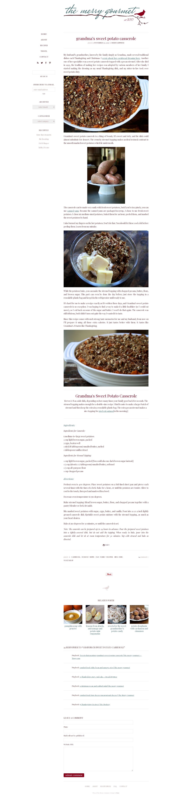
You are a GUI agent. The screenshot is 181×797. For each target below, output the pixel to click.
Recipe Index (105, 786)
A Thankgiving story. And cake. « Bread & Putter (98, 677)
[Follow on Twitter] (42, 63)
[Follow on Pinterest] (50, 63)
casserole (75, 557)
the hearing (44, 139)
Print (107, 545)
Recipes (44, 45)
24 (143, 557)
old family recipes (104, 557)
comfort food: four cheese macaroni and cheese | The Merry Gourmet (107, 695)
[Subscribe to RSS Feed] (38, 63)
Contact (44, 56)
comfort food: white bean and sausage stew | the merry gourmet (105, 667)
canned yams (73, 210)
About (44, 39)
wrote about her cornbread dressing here (121, 58)
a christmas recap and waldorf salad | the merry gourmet (102, 686)
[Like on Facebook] (46, 63)
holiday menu (88, 557)
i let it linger (44, 143)
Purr (117, 793)
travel (44, 51)
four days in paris (43, 134)
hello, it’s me (44, 147)
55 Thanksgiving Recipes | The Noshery (95, 704)
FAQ (115, 786)
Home (44, 34)
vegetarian (68, 560)
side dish (118, 557)
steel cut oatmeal (106, 411)
